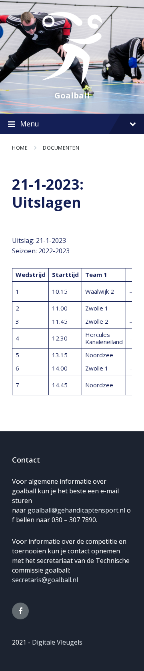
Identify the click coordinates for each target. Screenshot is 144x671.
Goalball (72, 95)
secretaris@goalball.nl (45, 579)
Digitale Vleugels (57, 642)
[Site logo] (72, 81)
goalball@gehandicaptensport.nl (76, 510)
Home (20, 147)
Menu (29, 123)
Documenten (61, 147)
